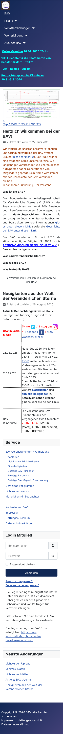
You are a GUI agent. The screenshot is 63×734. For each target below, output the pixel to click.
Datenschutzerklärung (19, 523)
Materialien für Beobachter (22, 496)
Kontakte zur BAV (17, 507)
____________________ (17, 502)
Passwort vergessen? (19, 581)
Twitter (26, 326)
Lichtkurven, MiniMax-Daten (23, 461)
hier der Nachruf (23, 156)
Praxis (8, 20)
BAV (7, 13)
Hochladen (12, 457)
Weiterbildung (14, 35)
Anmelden (31, 573)
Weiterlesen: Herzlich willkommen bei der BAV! (32, 280)
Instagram (45, 326)
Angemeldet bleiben (22, 564)
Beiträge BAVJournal (19, 475)
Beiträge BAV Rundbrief (21, 470)
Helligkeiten (41, 393)
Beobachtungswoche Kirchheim (22, 75)
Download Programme (20, 485)
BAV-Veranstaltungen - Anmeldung (27, 451)
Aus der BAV (13, 43)
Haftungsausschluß (18, 518)
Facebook (32, 331)
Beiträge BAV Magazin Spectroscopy (28, 480)
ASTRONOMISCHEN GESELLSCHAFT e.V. (30, 245)
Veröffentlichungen (17, 28)
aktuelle (27, 393)
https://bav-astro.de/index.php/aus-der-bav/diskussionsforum (23, 636)
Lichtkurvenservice (17, 491)
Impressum (12, 512)
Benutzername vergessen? (22, 585)
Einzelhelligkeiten (17, 466)
